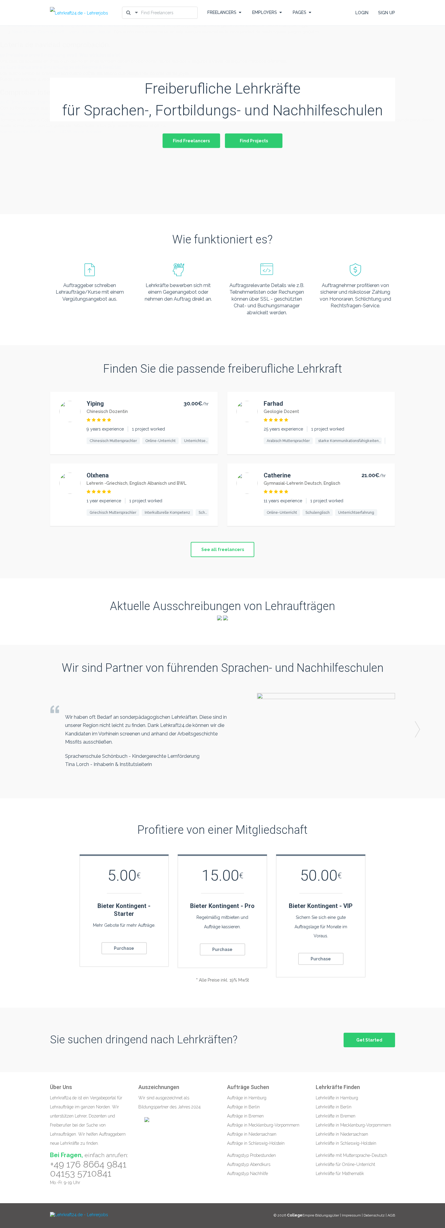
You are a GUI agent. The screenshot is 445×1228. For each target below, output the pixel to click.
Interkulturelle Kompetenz (167, 512)
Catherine (277, 475)
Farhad (273, 403)
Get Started (369, 1040)
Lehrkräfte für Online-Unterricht (345, 1164)
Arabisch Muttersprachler (288, 441)
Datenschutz (374, 1215)
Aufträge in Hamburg (246, 1097)
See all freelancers (222, 549)
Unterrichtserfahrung (202, 441)
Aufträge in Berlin (243, 1106)
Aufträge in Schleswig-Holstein (256, 1143)
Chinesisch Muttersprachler (113, 441)
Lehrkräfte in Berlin (333, 1106)
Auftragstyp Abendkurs (248, 1164)
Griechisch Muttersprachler (113, 512)
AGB (391, 1215)
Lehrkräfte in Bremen (335, 1116)
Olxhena (98, 475)
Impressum (352, 1215)
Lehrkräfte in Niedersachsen (342, 1134)
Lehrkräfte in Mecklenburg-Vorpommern (353, 1125)
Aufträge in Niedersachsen (251, 1134)
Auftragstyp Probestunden (251, 1155)
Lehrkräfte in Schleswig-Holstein (346, 1143)
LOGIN (361, 13)
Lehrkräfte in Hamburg (337, 1097)
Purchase (124, 948)
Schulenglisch (317, 512)
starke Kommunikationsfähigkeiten (348, 441)
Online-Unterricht (160, 441)
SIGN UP (386, 13)
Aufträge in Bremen (245, 1116)
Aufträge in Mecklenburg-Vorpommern (263, 1125)
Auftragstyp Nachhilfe (247, 1173)
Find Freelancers (191, 140)
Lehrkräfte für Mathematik (340, 1173)
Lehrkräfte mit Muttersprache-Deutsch (351, 1155)
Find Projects (254, 140)
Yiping (95, 403)
